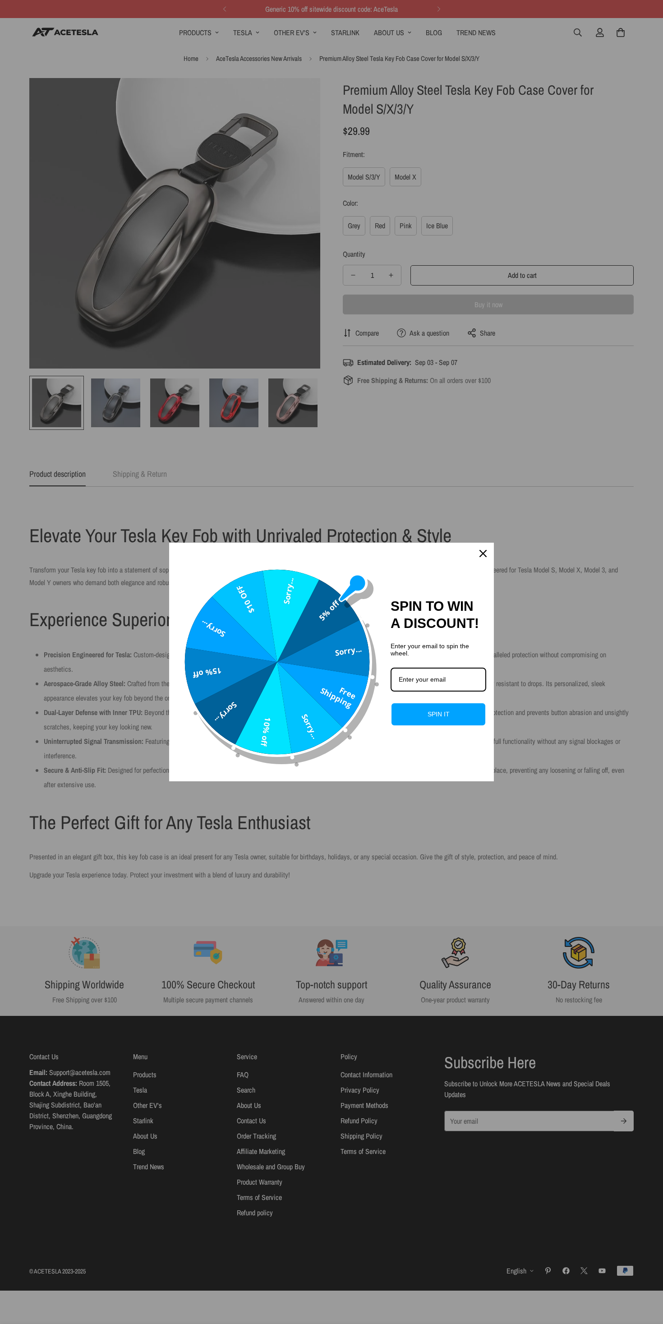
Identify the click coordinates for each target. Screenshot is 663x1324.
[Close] (483, 553)
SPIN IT (439, 714)
